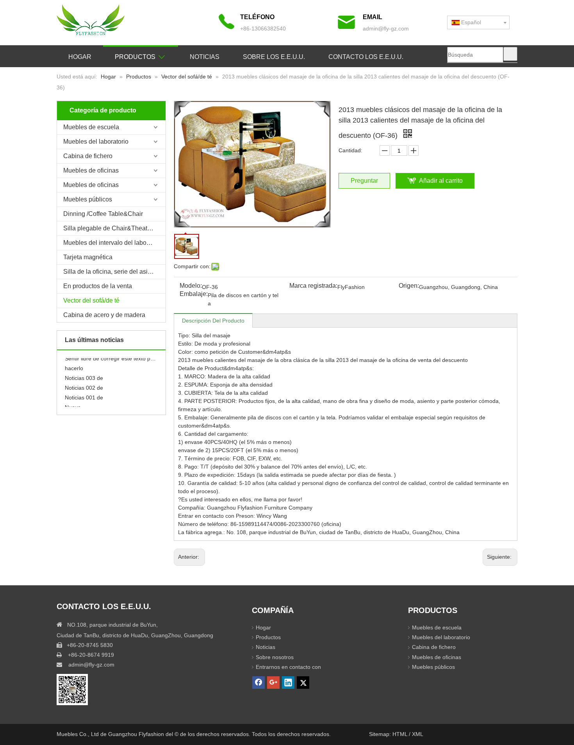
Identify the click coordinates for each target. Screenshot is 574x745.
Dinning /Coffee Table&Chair (103, 213)
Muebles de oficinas (91, 170)
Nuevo (73, 403)
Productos (268, 637)
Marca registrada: (313, 286)
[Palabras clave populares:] (510, 54)
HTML (400, 734)
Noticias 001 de (84, 393)
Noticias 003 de (84, 374)
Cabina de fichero (87, 156)
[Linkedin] (288, 682)
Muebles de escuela (91, 127)
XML (417, 734)
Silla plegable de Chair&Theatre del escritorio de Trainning (114, 228)
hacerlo (74, 364)
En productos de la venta (97, 286)
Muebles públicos (87, 199)
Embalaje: (194, 294)
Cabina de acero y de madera (104, 315)
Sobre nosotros (275, 657)
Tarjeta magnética (87, 257)
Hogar (263, 627)
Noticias (265, 647)
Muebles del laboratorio (95, 141)
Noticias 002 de (84, 383)
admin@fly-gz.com (386, 28)
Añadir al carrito (441, 180)
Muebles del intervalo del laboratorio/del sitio (114, 242)
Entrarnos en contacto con (288, 667)
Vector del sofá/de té (91, 300)
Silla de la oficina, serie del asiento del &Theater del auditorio (114, 271)
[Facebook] (258, 682)
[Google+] (273, 682)
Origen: (409, 286)
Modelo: (191, 286)
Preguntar (364, 180)
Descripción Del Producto (213, 320)
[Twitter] (303, 682)
